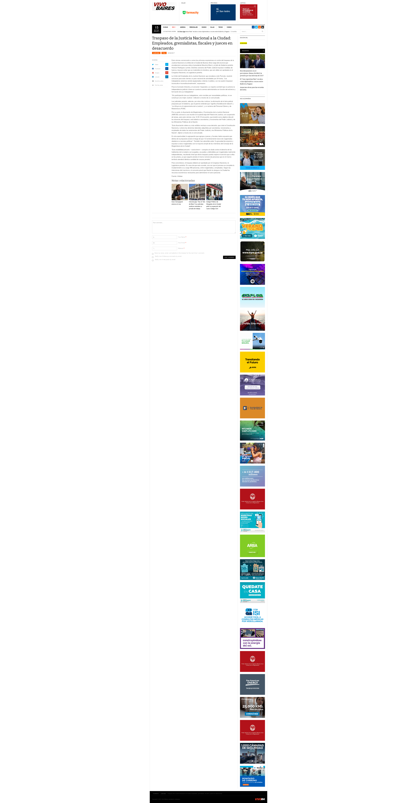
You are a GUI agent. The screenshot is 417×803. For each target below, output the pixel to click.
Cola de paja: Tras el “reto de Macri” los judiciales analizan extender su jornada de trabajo (197, 205)
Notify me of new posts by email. (165, 259)
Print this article (159, 85)
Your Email (181, 243)
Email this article (159, 81)
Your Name (181, 237)
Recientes (245, 51)
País (173, 27)
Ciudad (165, 27)
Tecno (220, 27)
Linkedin (157, 77)
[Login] (262, 27)
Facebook (157, 68)
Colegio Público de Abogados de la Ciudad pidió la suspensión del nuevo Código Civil (213, 205)
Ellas (212, 27)
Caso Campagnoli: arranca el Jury (177, 203)
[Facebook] (253, 27)
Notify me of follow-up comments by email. (168, 256)
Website (180, 248)
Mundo (204, 27)
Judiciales (156, 53)
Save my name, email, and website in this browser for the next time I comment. (180, 253)
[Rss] (259, 27)
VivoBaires (164, 6)
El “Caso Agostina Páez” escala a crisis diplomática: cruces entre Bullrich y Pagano (251, 81)
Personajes (193, 27)
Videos (229, 27)
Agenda (182, 27)
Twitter (156, 64)
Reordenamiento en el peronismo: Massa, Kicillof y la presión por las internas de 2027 (252, 73)
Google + (157, 73)
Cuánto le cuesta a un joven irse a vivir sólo (191, 31)
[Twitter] (256, 27)
